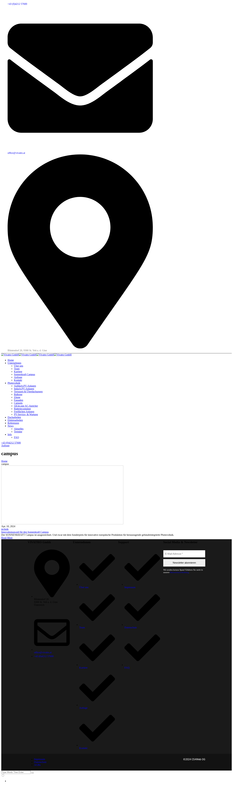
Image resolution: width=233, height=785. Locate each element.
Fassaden (18, 400)
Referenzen (13, 423)
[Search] (32, 772)
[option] (120, 781)
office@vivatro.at (16, 153)
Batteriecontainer (22, 408)
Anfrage (18, 377)
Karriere (18, 371)
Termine (18, 431)
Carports (18, 403)
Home (11, 360)
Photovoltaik (14, 383)
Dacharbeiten (14, 417)
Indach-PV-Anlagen (24, 388)
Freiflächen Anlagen (24, 411)
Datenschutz (40, 762)
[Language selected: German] (116, 778)
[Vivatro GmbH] (10, 354)
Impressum (39, 759)
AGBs (37, 765)
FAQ (16, 437)
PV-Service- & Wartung (26, 414)
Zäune (17, 397)
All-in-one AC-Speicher (26, 405)
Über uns (18, 365)
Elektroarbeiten (15, 420)
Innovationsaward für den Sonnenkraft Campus (25, 532)
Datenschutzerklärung (179, 572)
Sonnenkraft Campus (24, 374)
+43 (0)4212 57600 (17, 4)
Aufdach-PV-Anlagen (25, 385)
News (10, 426)
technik (5, 529)
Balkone (18, 394)
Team (16, 368)
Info (10, 434)
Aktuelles (18, 428)
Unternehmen (14, 363)
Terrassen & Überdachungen (28, 391)
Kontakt (18, 380)
